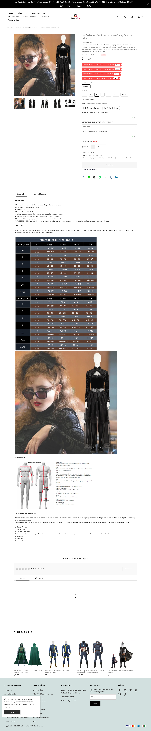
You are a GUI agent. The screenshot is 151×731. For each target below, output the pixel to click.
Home (7, 28)
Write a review (128, 569)
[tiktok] (126, 695)
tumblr (110, 177)
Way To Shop (39, 685)
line (88, 177)
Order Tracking (38, 690)
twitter (94, 177)
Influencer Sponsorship (41, 718)
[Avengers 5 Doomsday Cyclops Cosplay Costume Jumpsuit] (59, 654)
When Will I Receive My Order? (43, 694)
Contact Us (8, 690)
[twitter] (126, 691)
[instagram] (120, 695)
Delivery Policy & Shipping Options (17, 718)
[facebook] (120, 691)
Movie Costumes (15, 28)
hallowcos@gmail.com (68, 701)
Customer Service (13, 685)
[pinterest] (131, 691)
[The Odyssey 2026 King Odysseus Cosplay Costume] (122, 654)
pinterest (105, 177)
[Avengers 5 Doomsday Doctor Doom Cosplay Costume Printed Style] (28, 654)
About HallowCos (10, 694)
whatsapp (99, 177)
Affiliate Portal (10, 721)
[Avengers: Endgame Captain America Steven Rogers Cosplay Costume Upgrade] (91, 654)
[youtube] (137, 691)
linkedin (116, 177)
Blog (34, 721)
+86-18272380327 (67, 697)
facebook (83, 177)
